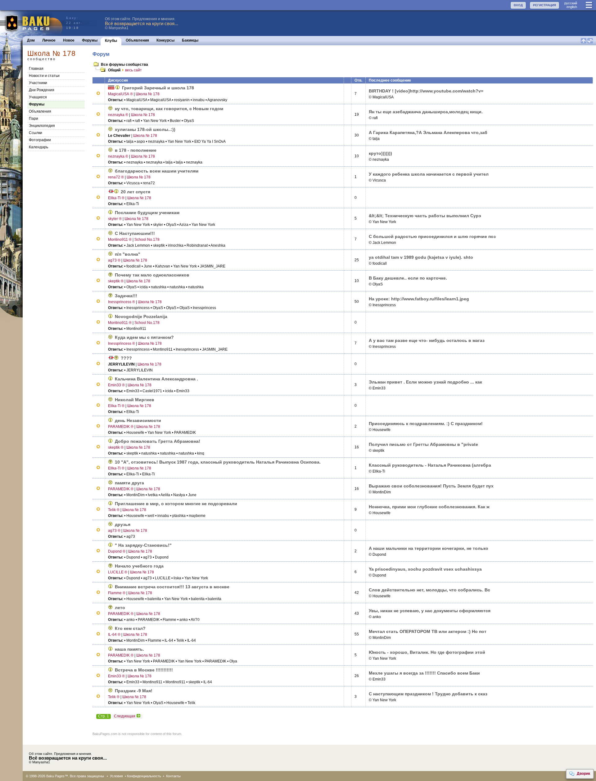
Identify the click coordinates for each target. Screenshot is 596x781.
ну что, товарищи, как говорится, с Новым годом (169, 108)
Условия (116, 776)
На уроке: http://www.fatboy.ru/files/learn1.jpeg (419, 298)
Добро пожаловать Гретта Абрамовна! (157, 441)
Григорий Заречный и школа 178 (158, 87)
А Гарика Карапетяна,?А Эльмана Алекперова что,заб (428, 132)
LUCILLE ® (117, 572)
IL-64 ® (114, 634)
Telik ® (114, 510)
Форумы (89, 40)
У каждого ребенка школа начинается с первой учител (429, 174)
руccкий (570, 3)
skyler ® (115, 219)
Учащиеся (38, 97)
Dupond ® (116, 551)
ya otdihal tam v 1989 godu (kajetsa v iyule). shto (421, 257)
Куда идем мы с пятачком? (144, 337)
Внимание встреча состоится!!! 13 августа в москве (172, 586)
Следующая (124, 716)
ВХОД (518, 5)
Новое (68, 40)
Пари (33, 118)
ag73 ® (114, 260)
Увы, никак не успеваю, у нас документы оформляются (429, 610)
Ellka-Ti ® (116, 198)
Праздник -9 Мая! (133, 690)
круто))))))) (380, 153)
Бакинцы (190, 40)
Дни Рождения (41, 90)
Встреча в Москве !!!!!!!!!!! (144, 669)
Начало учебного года (139, 565)
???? (126, 358)
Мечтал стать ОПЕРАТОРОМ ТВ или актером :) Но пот (427, 631)
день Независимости (138, 420)
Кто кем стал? (130, 628)
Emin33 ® (116, 385)
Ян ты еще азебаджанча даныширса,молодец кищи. (426, 111)
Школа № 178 (148, 94)
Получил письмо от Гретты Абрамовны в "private (423, 444)
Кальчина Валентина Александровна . (156, 378)
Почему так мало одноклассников (152, 274)
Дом (31, 40)
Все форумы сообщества (124, 64)
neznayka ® (118, 115)
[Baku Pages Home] (31, 23)
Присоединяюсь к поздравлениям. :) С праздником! (426, 423)
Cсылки (35, 133)
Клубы (111, 40)
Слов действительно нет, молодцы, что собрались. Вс (429, 589)
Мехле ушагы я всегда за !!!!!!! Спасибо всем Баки (424, 673)
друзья (122, 524)
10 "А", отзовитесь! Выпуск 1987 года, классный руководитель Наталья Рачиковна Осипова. (218, 462)
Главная (36, 68)
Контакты (173, 776)
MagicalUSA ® (120, 94)
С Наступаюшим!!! (135, 233)
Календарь (38, 147)
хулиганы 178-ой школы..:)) (145, 129)
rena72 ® (116, 177)
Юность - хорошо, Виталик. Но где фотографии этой (427, 652)
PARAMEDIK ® (120, 426)
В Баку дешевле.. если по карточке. (408, 278)
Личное (49, 40)
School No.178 (147, 239)
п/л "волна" (127, 254)
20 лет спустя (135, 191)
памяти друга (129, 482)
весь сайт (133, 70)
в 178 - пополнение (135, 150)
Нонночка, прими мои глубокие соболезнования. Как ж (429, 506)
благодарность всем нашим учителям (156, 170)
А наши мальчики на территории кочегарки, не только (428, 548)
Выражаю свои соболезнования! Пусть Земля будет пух (431, 485)
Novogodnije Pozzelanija (141, 316)
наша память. (129, 649)
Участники (38, 83)
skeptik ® (116, 281)
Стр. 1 (103, 716)
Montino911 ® (120, 239)
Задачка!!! (126, 295)
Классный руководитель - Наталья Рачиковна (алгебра (430, 465)
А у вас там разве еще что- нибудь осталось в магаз (427, 340)
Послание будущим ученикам (147, 212)
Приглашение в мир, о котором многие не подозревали (176, 503)
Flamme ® (116, 593)
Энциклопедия (42, 125)
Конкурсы (165, 40)
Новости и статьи (44, 76)
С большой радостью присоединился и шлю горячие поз (432, 236)
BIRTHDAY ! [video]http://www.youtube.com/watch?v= (426, 90)
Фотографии (40, 140)
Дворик (583, 773)
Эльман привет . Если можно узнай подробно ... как (425, 381)
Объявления (137, 40)
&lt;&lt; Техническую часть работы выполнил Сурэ (425, 215)
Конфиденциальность (144, 776)
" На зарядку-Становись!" (143, 545)
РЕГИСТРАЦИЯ (544, 5)
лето (120, 607)
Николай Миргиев (134, 399)
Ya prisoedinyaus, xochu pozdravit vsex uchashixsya (425, 569)
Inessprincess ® (121, 302)
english (572, 7)
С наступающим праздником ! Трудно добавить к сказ (428, 693)
